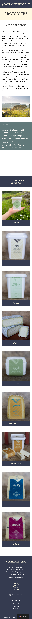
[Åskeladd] (16, 326)
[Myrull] (16, 366)
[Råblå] (16, 486)
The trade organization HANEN (16, 569)
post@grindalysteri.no (18, 136)
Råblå (16, 504)
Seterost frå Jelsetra (16, 423)
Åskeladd (16, 343)
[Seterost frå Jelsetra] (16, 406)
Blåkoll (16, 544)
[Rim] (16, 245)
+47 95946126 (16, 132)
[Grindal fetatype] (16, 446)
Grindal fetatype (16, 464)
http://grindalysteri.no (18, 139)
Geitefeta (16, 223)
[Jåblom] (16, 286)
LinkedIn (16, 609)
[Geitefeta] (16, 205)
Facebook (16, 604)
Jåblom (16, 303)
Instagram (16, 606)
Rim (16, 263)
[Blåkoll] (16, 527)
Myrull (16, 383)
